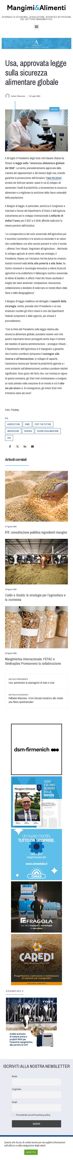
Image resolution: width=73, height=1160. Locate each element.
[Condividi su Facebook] (10, 446)
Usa (9, 438)
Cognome (16, 1089)
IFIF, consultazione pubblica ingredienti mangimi (36, 532)
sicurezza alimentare (48, 431)
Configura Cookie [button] (13, 1152)
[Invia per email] (32, 446)
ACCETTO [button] (31, 1152)
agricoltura (13, 424)
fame (27, 424)
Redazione (21, 96)
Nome (14, 1076)
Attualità (54, 109)
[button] (36, 26)
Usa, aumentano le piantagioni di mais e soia (31, 681)
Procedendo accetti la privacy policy (33, 1114)
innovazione (13, 431)
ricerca (28, 431)
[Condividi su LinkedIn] (25, 446)
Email (14, 1102)
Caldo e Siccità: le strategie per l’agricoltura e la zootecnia (35, 597)
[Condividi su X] (17, 446)
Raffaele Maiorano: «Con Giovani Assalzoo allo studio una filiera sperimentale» (36, 699)
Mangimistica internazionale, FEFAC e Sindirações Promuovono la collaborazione (33, 661)
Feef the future (43, 424)
